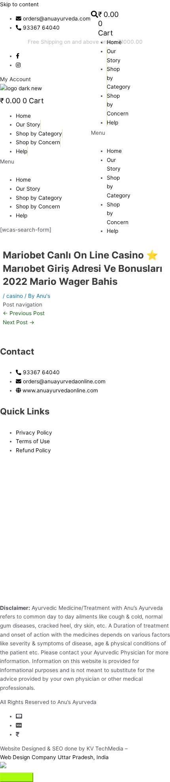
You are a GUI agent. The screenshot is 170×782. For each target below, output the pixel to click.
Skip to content (19, 4)
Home (114, 42)
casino (14, 296)
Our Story (28, 124)
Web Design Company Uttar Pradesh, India (54, 757)
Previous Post (24, 313)
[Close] (16, 777)
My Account (15, 79)
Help (112, 231)
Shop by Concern (38, 142)
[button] (85, 161)
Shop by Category (39, 133)
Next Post (18, 322)
